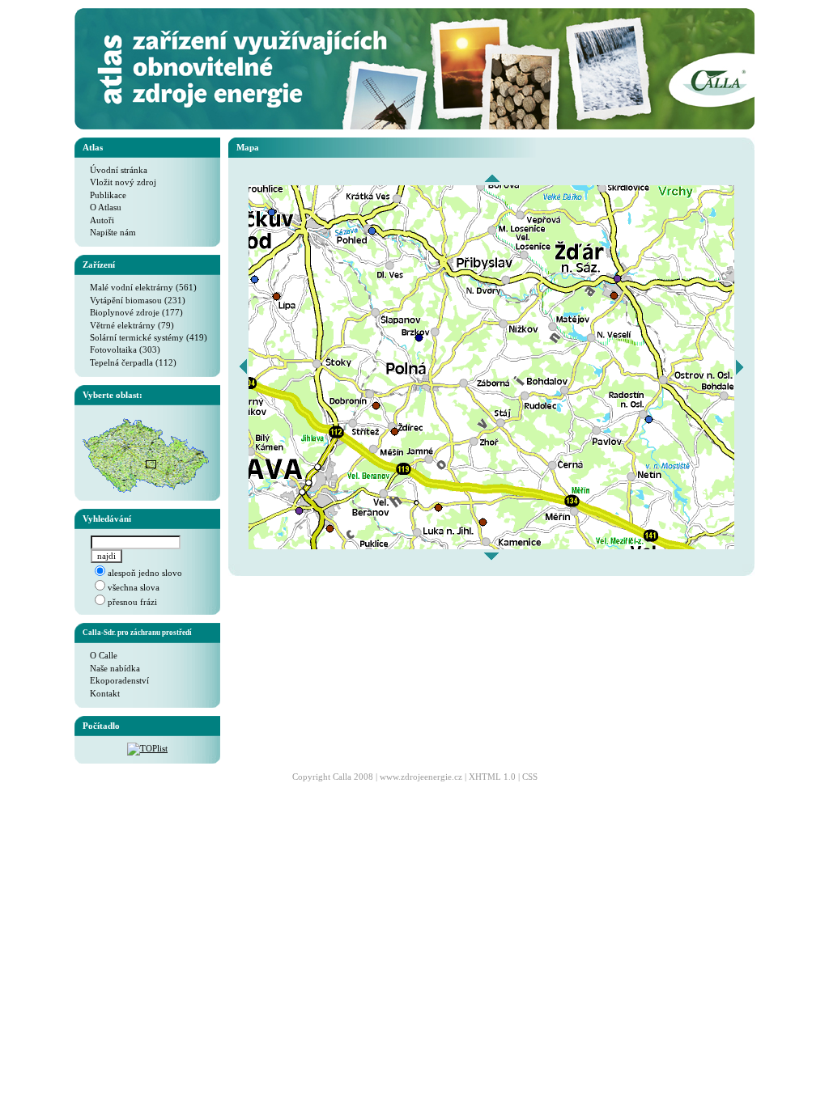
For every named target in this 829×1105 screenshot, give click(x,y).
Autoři (98, 220)
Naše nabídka (111, 668)
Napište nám (109, 232)
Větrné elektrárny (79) (128, 325)
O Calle (100, 655)
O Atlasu (102, 207)
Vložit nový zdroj (119, 182)
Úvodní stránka (115, 170)
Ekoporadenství (116, 680)
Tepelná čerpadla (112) (129, 362)
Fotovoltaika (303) (121, 349)
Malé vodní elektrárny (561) (140, 287)
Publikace (104, 195)
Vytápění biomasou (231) (134, 300)
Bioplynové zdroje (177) (133, 312)
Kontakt (101, 693)
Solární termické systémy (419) (145, 337)
